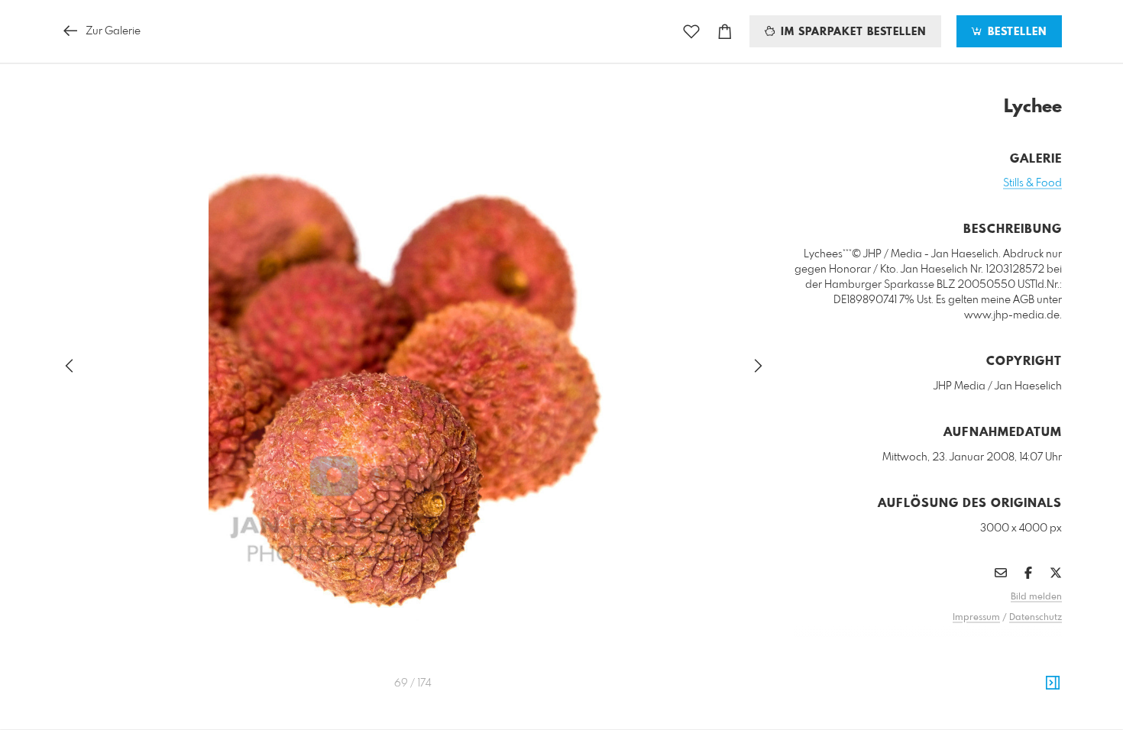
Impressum (976, 617)
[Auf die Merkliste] (691, 31)
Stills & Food (1032, 183)
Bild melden (1036, 597)
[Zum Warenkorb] (725, 31)
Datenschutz (1035, 617)
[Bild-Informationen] (1053, 683)
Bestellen (1015, 32)
